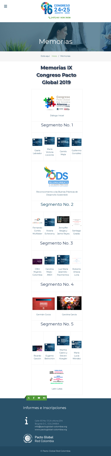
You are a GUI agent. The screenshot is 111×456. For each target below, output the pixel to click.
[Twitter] (28, 398)
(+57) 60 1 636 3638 (61, 18)
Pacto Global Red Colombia (56, 451)
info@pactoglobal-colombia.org (51, 426)
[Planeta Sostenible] (44, 398)
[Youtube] (39, 398)
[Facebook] (33, 398)
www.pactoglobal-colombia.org (51, 429)
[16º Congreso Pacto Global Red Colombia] (55, 8)
